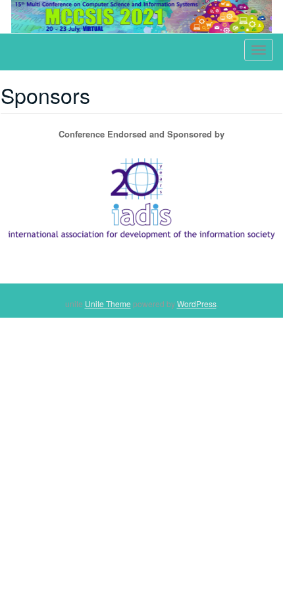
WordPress (197, 303)
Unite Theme (108, 303)
